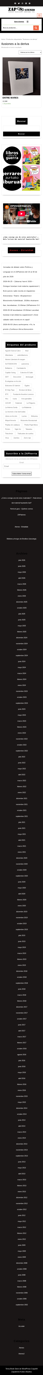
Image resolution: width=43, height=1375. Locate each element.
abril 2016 (21, 1078)
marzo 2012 (21, 1227)
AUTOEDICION (11, 364)
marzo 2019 (21, 953)
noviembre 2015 (22, 1096)
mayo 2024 (22, 667)
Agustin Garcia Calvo (13, 351)
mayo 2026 (22, 572)
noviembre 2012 (22, 1203)
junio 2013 (21, 1162)
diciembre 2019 (21, 912)
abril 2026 (21, 578)
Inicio (3, 39)
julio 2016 (21, 1060)
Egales (27, 385)
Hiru (6, 399)
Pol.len (7, 429)
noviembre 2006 (22, 1293)
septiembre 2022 (22, 751)
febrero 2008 (21, 1287)
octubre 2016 (21, 1049)
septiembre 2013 (22, 1156)
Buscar (36, 27)
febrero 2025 (21, 632)
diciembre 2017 (21, 1007)
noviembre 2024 (22, 643)
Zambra (16, 438)
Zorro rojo (27, 438)
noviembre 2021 (22, 804)
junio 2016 (21, 1066)
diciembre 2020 (21, 858)
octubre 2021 (21, 810)
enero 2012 (22, 1239)
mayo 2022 (22, 769)
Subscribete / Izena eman (21, 474)
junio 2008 (21, 1275)
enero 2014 (22, 1138)
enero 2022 (22, 792)
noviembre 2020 (22, 864)
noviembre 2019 (22, 917)
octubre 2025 (21, 608)
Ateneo (21, 1348)
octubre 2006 (21, 1299)
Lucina (24, 416)
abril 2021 (21, 840)
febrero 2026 (21, 590)
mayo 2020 (22, 888)
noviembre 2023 (22, 691)
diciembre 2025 (21, 602)
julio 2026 (21, 560)
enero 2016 (22, 1090)
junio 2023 (21, 709)
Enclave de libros (25, 390)
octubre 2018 (21, 977)
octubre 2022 (21, 745)
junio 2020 (21, 882)
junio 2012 (21, 1215)
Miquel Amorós (10, 420)
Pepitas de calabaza (12, 425)
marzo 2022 (21, 780)
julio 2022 (21, 757)
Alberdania (9, 355)
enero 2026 (22, 596)
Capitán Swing (10, 372)
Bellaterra (8, 368)
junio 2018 (21, 989)
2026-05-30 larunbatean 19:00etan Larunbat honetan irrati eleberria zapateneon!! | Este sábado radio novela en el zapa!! (21, 315)
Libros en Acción (11, 416)
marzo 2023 (21, 721)
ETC (6, 394)
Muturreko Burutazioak (29, 420)
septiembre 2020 (22, 876)
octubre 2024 (21, 649)
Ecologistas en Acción (13, 381)
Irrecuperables (26, 399)
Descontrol (17, 377)
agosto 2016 (21, 1054)
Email (22, 462)
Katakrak (18, 403)
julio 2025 (21, 614)
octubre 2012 (21, 1209)
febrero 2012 (21, 1233)
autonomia (25, 364)
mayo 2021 (22, 834)
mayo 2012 (22, 1221)
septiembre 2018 (22, 983)
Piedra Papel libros (31, 425)
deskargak (29, 377)
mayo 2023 (22, 715)
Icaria (15, 399)
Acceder (22, 1326)
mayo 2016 (22, 1072)
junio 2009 (21, 1245)
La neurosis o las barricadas (15, 412)
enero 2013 (22, 1191)
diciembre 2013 (21, 1144)
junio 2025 (21, 620)
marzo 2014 (21, 1132)
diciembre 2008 (21, 1263)
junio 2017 (21, 1025)
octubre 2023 (21, 697)
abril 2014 (21, 1126)
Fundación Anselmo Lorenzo (23, 394)
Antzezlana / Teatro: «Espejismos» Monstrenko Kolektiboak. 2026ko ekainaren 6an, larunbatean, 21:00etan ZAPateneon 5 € (21, 300)
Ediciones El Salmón (12, 385)
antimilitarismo (22, 355)
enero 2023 (22, 733)
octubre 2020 (21, 870)
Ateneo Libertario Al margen (15, 359)
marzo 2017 (21, 1037)
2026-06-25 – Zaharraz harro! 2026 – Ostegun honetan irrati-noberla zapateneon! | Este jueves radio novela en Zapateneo (21, 286)
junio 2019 (21, 941)
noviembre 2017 (22, 1013)
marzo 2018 (21, 995)
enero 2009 (22, 1257)
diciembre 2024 (21, 638)
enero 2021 (22, 852)
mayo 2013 (22, 1168)
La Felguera (31, 403)
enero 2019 (22, 965)
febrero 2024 (21, 679)
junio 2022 (21, 763)
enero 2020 (22, 906)
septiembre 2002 (22, 1305)
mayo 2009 (22, 1251)
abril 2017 (21, 1031)
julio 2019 (21, 935)
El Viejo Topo (9, 390)
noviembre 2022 (22, 739)
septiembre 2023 (22, 703)
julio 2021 (21, 822)
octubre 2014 (21, 1114)
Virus (7, 438)
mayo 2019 (22, 947)
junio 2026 (21, 566)
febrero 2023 (21, 727)
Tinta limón (9, 433)
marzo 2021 (21, 846)
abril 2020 (21, 894)
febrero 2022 (21, 786)
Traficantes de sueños (25, 433)
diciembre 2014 (21, 1108)
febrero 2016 (21, 1084)
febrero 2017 (21, 1043)
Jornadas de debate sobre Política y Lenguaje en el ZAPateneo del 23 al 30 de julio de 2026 (20, 272)
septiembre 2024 (22, 655)
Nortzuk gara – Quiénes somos (21, 509)
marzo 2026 (21, 584)
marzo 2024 (21, 673)
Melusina (34, 416)
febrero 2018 (21, 1001)
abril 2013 (21, 1174)
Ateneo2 (21, 1354)
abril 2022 (21, 775)
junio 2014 (21, 1120)
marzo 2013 (21, 1180)
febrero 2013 (21, 1185)
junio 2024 (21, 661)
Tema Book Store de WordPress (18, 1369)
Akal (26, 351)
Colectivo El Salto (26, 372)
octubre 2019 (21, 923)
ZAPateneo (22, 515)
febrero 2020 (21, 900)
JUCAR (8, 403)
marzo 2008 (21, 1281)
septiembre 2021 (22, 816)
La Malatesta (26, 407)
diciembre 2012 (21, 1197)
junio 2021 (21, 828)
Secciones (19, 22)
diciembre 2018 (21, 971)
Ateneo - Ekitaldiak (21, 527)
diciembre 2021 (21, 798)
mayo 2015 (22, 1102)
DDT (7, 377)
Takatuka (29, 429)
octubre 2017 (21, 1019)
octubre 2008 (21, 1269)
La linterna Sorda (11, 407)
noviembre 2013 (22, 1150)
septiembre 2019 (22, 929)
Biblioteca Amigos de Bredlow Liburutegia (21, 539)
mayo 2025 (22, 626)
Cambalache (21, 368)
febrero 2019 (21, 959)
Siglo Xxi (18, 429)
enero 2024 (22, 685)
